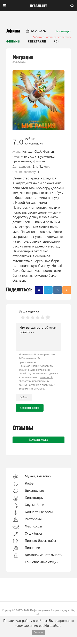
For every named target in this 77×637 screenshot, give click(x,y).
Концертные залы (39, 512)
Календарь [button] (38, 31)
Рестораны (33, 519)
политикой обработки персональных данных (36, 381)
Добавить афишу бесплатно (51, 37)
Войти (24, 397)
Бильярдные (34, 490)
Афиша (13, 31)
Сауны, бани (34, 505)
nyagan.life (38, 6)
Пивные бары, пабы (40, 540)
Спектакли (37, 42)
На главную (62, 31)
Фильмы (13, 42)
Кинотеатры (34, 498)
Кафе (29, 483)
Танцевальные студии (41, 562)
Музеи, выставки (38, 476)
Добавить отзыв (38, 439)
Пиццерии (32, 548)
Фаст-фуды (33, 526)
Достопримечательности (43, 555)
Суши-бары (33, 533)
